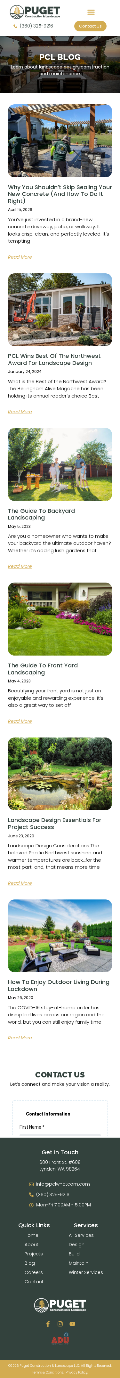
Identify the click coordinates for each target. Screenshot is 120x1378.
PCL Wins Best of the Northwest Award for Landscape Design (54, 359)
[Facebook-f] (48, 1324)
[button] (91, 12)
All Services (81, 1235)
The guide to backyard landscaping (41, 514)
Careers (34, 1272)
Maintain (78, 1263)
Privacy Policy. (77, 1372)
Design (76, 1244)
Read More (20, 257)
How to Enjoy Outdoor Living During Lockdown (58, 985)
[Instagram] (60, 1324)
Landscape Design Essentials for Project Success (54, 823)
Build (74, 1254)
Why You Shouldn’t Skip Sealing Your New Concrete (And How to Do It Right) (60, 194)
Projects (34, 1254)
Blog (30, 1263)
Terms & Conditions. (48, 1372)
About (31, 1244)
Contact (34, 1281)
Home (31, 1235)
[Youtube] (72, 1324)
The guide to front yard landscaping (43, 668)
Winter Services (86, 1272)
